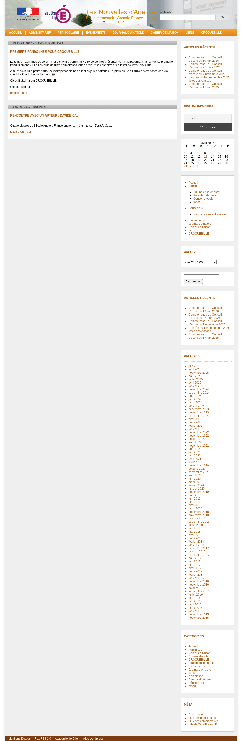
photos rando (18, 93)
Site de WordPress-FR (203, 724)
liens (190, 32)
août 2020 (195, 475)
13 (205, 156)
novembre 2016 (199, 584)
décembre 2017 (199, 548)
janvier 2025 (197, 386)
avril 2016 (195, 604)
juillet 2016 (196, 594)
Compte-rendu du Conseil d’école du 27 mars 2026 (205, 65)
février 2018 (196, 541)
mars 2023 (195, 422)
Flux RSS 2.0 (42, 738)
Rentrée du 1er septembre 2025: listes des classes (209, 79)
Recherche (166, 12)
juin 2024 (195, 399)
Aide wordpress (93, 738)
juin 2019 (195, 498)
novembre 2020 (199, 465)
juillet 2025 (196, 379)
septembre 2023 (199, 415)
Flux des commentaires (203, 721)
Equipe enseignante (206, 192)
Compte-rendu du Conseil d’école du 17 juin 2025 (205, 85)
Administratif (40, 32)
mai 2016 (195, 601)
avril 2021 (195, 458)
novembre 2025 (199, 372)
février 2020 (196, 485)
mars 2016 (195, 607)
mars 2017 (195, 571)
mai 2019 (195, 502)
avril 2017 (195, 568)
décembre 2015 (199, 614)
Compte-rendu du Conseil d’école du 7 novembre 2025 (207, 72)
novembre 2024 (199, 389)
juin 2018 (195, 528)
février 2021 (196, 462)
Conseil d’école (203, 198)
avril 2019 (195, 505)
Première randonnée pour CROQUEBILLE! (45, 51)
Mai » (196, 166)
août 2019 (195, 495)
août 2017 (195, 558)
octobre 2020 (197, 468)
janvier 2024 (197, 406)
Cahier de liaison (165, 32)
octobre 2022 (197, 439)
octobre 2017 (197, 551)
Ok (222, 17)
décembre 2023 (199, 409)
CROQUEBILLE (211, 32)
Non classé (196, 676)
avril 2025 (195, 382)
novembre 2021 (199, 445)
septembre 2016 (199, 591)
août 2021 (195, 449)
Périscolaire (68, 32)
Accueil (15, 32)
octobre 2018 (197, 518)
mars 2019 (195, 508)
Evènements (96, 32)
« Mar (187, 166)
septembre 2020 (199, 472)
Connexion (196, 714)
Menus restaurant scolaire (210, 214)
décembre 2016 (199, 581)
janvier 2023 (197, 429)
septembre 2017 (199, 555)
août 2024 (195, 396)
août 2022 (195, 442)
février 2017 (196, 574)
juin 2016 (195, 598)
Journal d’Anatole (128, 32)
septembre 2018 (199, 521)
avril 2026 (195, 369)
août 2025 (195, 376)
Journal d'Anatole (200, 669)
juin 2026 (195, 366)
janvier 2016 (197, 611)
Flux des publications (202, 717)
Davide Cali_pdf (20, 131)
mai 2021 (195, 455)
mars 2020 (195, 482)
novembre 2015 (199, 617)
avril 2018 (195, 535)
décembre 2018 (199, 511)
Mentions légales (19, 738)
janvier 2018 (197, 545)
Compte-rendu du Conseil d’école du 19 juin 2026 (205, 59)
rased (197, 202)
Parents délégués (204, 195)
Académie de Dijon (67, 738)
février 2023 (196, 425)
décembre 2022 (199, 432)
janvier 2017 (197, 578)
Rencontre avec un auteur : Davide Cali (44, 115)
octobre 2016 (197, 588)
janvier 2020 (197, 488)
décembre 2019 (199, 492)
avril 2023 (195, 419)
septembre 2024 (199, 392)
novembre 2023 (199, 412)
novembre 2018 (199, 515)
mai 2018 (195, 531)
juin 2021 (195, 452)
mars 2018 (195, 538)
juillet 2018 (196, 525)
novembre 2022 (199, 435)
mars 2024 (195, 402)
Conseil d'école (198, 656)
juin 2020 (195, 478)
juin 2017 (195, 561)
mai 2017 (195, 564)
